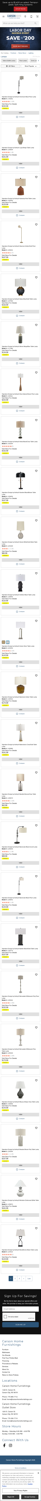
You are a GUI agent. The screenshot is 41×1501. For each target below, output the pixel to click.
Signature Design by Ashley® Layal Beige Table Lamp (18, 147)
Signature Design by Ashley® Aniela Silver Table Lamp (18, 646)
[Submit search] (35, 23)
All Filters (12, 66)
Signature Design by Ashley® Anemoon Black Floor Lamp (19, 97)
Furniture (13, 53)
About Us (5, 1369)
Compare (22, 117)
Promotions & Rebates (10, 1363)
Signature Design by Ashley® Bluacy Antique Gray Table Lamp (20, 1102)
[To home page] (14, 16)
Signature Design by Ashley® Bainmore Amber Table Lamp (19, 697)
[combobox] (30, 66)
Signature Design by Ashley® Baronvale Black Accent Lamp (19, 847)
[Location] (25, 16)
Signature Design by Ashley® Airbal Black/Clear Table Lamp (20, 441)
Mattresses (6, 1352)
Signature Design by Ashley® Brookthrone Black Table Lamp (20, 1250)
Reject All (11, 1497)
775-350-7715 (12, 1418)
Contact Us (6, 1372)
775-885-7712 (12, 1396)
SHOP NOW (20, 9)
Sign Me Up (20, 1325)
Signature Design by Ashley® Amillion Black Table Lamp (18, 595)
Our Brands (6, 1355)
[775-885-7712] (31, 16)
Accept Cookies (29, 1497)
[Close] (38, 1473)
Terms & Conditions (20, 1468)
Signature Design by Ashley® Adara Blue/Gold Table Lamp (19, 299)
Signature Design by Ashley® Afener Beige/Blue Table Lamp (20, 346)
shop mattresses (20, 46)
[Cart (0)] (37, 16)
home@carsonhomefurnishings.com (19, 1399)
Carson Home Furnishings (16, 1386)
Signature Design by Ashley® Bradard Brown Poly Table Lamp (20, 1149)
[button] (3, 16)
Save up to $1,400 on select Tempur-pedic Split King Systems (20, 3)
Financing (5, 1361)
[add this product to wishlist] (36, 75)
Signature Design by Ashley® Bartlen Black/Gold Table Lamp (20, 948)
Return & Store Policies (10, 1375)
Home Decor (22, 53)
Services (5, 1366)
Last (29, 1278)
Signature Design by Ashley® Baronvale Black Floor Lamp (19, 898)
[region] (20, 1485)
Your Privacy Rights (20, 1490)
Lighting (30, 53)
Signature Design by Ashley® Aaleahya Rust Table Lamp (19, 198)
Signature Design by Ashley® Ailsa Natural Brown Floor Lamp (20, 394)
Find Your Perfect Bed (10, 1358)
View (20, 113)
